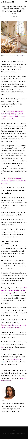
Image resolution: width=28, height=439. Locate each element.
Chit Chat (14, 16)
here (9, 349)
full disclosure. (22, 55)
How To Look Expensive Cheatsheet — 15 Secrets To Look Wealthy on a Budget (13, 180)
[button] (26, 2)
